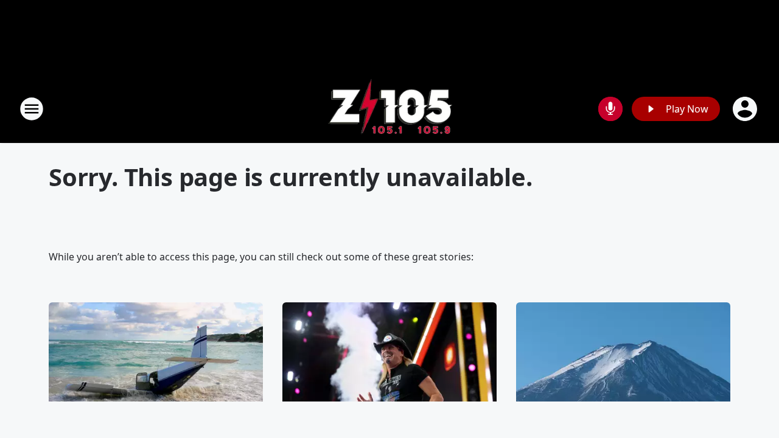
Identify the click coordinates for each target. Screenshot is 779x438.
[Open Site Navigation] (31, 109)
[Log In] (746, 109)
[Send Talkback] (610, 109)
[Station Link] (390, 109)
